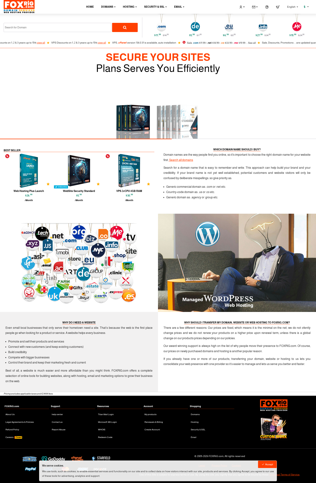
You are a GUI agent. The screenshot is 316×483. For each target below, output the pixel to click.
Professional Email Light (82, 191)
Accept (269, 464)
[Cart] (277, 7)
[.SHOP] (233, 22)
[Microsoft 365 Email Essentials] (132, 170)
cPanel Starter (32, 191)
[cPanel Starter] (32, 170)
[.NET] (165, 22)
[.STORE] (267, 22)
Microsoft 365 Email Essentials (133, 191)
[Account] (242, 7)
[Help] (266, 7)
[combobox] (57, 27)
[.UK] (301, 22)
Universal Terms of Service (284, 474)
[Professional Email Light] (82, 170)
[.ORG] (199, 22)
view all (7, 42)
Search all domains (181, 160)
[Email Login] (254, 7)
